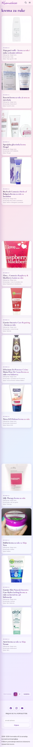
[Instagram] (16, 708)
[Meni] (30, 2)
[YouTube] (22, 708)
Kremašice (14, 739)
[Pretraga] (25, 2)
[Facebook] (11, 708)
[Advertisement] (16, 222)
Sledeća (26, 694)
